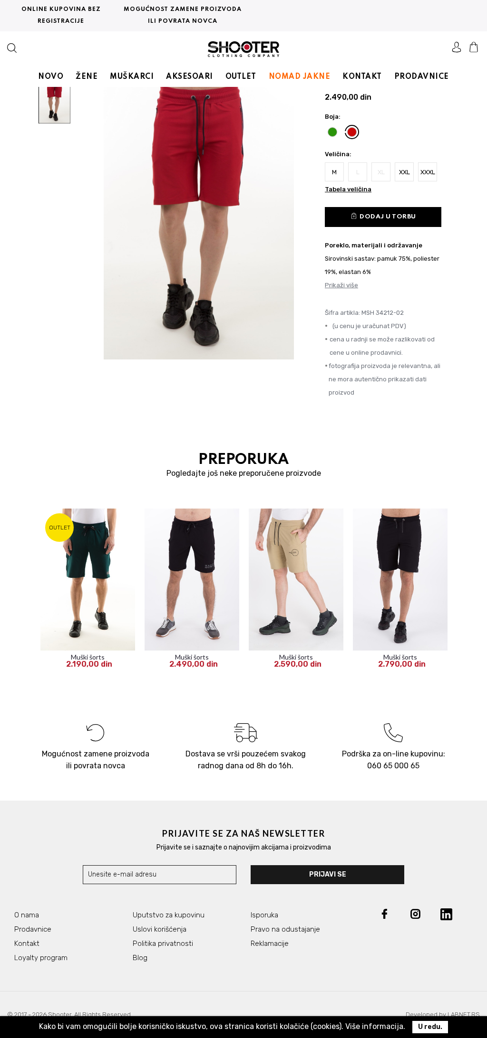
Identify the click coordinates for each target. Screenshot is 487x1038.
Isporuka (264, 915)
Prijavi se (327, 874)
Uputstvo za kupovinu (169, 915)
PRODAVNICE (421, 77)
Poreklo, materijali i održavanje (373, 245)
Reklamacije (270, 943)
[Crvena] (352, 132)
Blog (140, 957)
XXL (404, 172)
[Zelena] (332, 132)
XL (381, 172)
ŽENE (86, 77)
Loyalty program (41, 957)
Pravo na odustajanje (285, 929)
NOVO (50, 77)
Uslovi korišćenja (159, 929)
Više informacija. (375, 1026)
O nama (26, 915)
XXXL (427, 172)
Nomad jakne (300, 77)
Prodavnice (32, 929)
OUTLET (240, 77)
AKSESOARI (189, 77)
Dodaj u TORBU (383, 216)
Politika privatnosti (163, 943)
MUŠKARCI (132, 77)
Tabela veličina (348, 189)
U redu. (430, 1027)
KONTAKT (362, 77)
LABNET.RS (464, 1014)
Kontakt (26, 943)
